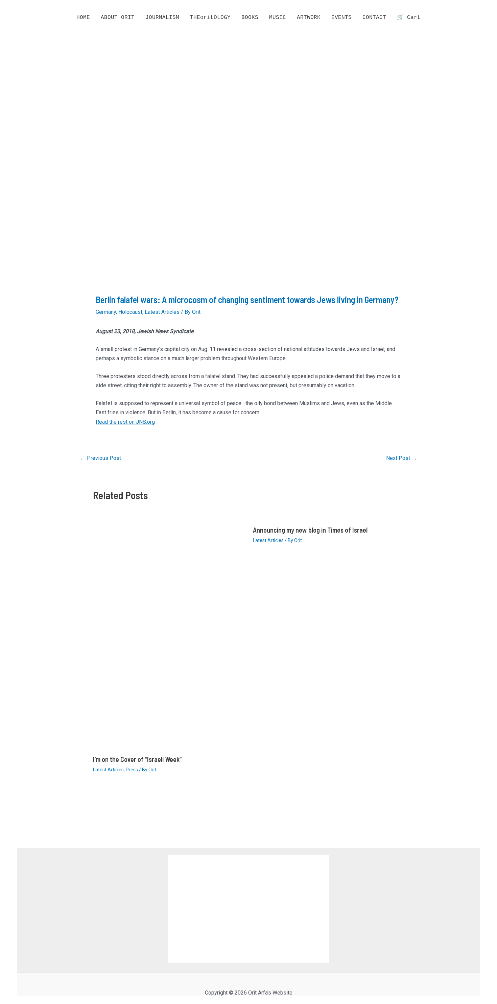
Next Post (401, 458)
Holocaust (130, 312)
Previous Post (100, 458)
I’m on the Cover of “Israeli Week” (137, 759)
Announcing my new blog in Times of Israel (310, 530)
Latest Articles (162, 312)
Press (132, 769)
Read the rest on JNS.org (125, 422)
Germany (106, 312)
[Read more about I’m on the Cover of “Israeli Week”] (168, 635)
